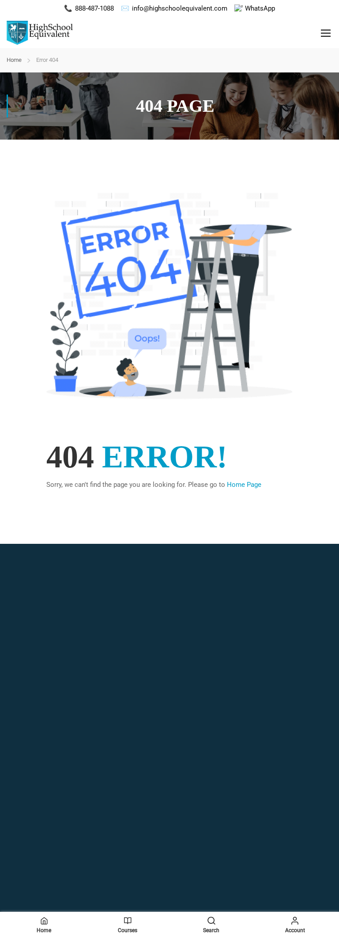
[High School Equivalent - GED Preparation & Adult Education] (40, 32)
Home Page (244, 485)
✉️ (174, 8)
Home (14, 60)
